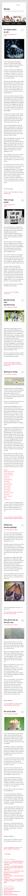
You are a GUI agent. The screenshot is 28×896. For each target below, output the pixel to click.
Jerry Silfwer (6, 494)
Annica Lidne (7, 478)
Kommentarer (19, 518)
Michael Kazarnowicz (8, 475)
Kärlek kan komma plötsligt (10, 526)
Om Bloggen (6, 23)
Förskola (6, 364)
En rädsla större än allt (9, 888)
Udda (7, 613)
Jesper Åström (7, 491)
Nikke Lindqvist (7, 488)
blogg (5, 76)
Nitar (22, 612)
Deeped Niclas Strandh (9, 471)
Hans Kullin (6, 476)
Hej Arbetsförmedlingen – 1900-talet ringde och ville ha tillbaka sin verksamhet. (14, 862)
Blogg (15, 517)
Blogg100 (19, 23)
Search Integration (8, 496)
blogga (5, 705)
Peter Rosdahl (7, 489)
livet (18, 192)
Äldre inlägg (7, 854)
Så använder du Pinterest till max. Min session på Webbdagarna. (14, 872)
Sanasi (7, 9)
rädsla (21, 192)
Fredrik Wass (7, 481)
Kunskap (6, 518)
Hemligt (16, 292)
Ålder (5, 849)
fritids (9, 364)
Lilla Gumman (7, 499)
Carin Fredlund (7, 486)
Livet (10, 192)
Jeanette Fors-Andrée (9, 492)
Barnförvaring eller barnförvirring (12, 891)
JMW (5, 497)
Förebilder (20, 517)
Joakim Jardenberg (8, 473)
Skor (5, 613)
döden (15, 192)
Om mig (13, 23)
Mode (10, 612)
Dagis (19, 362)
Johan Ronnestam (8, 484)
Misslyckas (9, 705)
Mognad (10, 849)
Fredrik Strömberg (8, 479)
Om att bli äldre (10, 711)
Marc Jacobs (17, 612)
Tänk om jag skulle (8, 889)
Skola (21, 364)
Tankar (12, 362)
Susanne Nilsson (7, 483)
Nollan (17, 364)
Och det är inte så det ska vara (11, 621)
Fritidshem (13, 364)
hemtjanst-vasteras (8, 876)
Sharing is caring (10, 372)
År (7, 849)
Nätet (10, 517)
